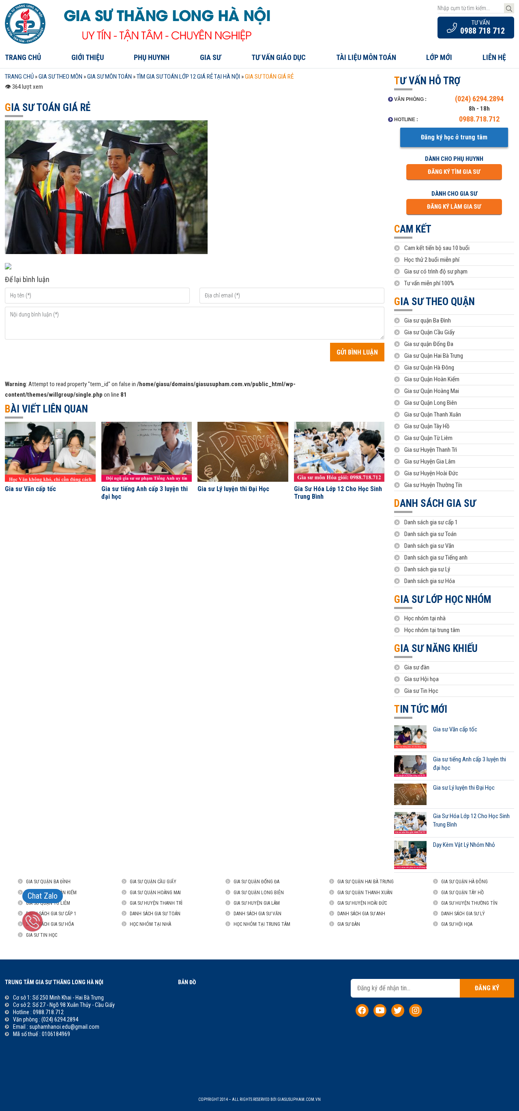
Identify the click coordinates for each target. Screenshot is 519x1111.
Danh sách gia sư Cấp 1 (51, 914)
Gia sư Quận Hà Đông (429, 367)
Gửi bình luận (357, 352)
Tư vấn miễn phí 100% (429, 283)
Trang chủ (23, 57)
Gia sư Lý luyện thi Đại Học (233, 489)
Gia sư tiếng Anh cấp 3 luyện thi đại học (144, 492)
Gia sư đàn (416, 667)
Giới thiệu (87, 57)
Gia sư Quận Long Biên (430, 402)
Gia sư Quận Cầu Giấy (429, 332)
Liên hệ (494, 57)
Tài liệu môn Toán (366, 57)
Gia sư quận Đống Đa (428, 344)
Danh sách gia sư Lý (427, 569)
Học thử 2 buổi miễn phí (431, 259)
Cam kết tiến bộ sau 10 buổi (437, 248)
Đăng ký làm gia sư (454, 206)
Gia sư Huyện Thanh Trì (430, 449)
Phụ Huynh (151, 57)
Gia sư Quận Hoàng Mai (431, 391)
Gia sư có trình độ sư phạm (436, 271)
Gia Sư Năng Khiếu (436, 648)
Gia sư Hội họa (421, 679)
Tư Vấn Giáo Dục (278, 57)
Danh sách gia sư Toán (430, 534)
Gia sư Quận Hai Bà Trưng (433, 355)
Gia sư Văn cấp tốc (30, 489)
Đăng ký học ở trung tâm (454, 137)
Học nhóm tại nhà (425, 618)
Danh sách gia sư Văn (429, 545)
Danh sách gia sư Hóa (429, 581)
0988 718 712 (482, 31)
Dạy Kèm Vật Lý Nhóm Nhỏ (464, 844)
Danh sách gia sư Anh (361, 914)
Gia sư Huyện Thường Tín (433, 485)
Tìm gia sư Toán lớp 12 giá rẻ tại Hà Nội (188, 76)
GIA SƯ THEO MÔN (60, 76)
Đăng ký (487, 988)
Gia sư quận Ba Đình (427, 320)
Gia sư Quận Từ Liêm (428, 438)
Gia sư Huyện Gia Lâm (429, 461)
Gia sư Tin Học (421, 690)
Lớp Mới (439, 57)
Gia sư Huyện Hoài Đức (431, 473)
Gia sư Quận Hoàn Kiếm (431, 379)
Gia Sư (210, 57)
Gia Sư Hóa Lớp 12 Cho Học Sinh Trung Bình (338, 492)
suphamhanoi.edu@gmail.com (64, 1026)
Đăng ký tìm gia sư (454, 171)
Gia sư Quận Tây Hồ (427, 426)
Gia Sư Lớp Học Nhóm (442, 599)
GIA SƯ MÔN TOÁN (109, 76)
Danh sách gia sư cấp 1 (431, 522)
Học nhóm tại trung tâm (432, 630)
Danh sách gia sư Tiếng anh (436, 557)
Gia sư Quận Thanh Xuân (432, 414)
